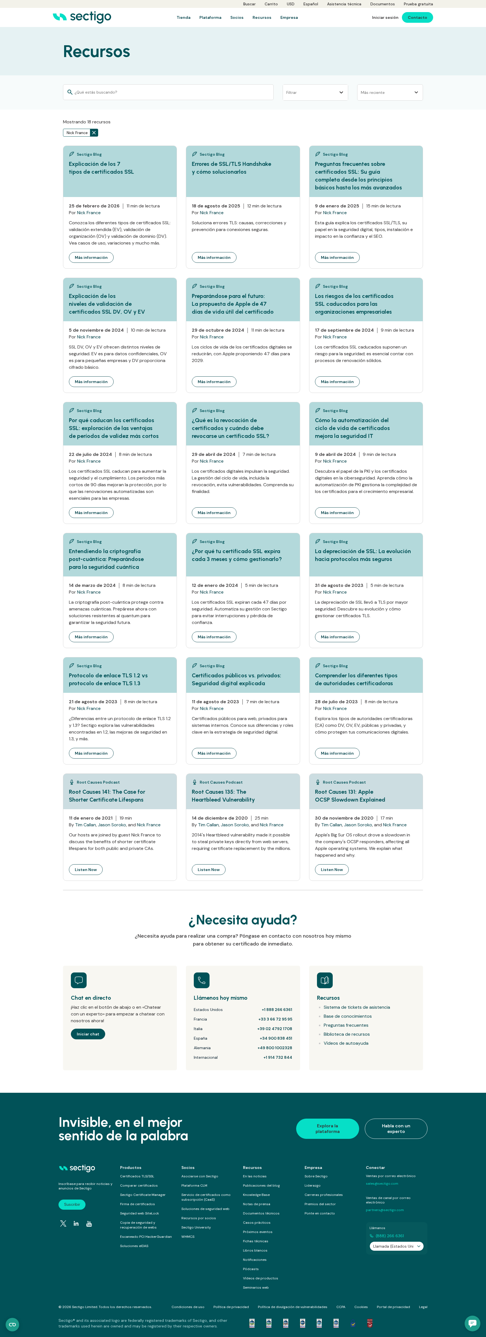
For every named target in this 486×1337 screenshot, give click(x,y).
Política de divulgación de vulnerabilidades (292, 1307)
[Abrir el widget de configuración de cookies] (12, 1324)
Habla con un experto (396, 1128)
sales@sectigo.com (382, 1183)
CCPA (340, 1307)
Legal (423, 1307)
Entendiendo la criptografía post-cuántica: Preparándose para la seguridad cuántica (106, 559)
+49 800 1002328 (275, 1047)
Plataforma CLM (194, 1185)
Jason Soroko (112, 825)
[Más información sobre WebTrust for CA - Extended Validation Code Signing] (302, 1323)
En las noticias (255, 1176)
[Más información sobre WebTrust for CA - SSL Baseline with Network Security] (319, 1323)
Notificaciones (255, 1259)
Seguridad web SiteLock (139, 1213)
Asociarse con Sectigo (199, 1176)
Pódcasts (251, 1269)
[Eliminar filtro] (94, 133)
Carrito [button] (271, 3)
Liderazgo (313, 1185)
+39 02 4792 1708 (274, 1028)
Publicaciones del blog (261, 1185)
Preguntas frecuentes (346, 1025)
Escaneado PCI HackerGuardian (146, 1236)
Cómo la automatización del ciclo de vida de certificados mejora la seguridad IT (352, 428)
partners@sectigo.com (385, 1210)
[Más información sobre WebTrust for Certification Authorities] (268, 1323)
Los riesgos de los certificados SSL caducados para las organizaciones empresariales (354, 304)
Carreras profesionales (324, 1195)
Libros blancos (255, 1250)
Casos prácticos (257, 1222)
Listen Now (89, 869)
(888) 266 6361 (390, 1235)
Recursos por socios (198, 1218)
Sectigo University (196, 1227)
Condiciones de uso (188, 1307)
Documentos (382, 3)
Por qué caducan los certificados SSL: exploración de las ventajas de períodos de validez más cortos (114, 428)
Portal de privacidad (393, 1307)
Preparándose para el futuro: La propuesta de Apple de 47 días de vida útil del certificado (233, 304)
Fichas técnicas (255, 1241)
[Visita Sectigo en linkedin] (76, 1223)
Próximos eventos (258, 1232)
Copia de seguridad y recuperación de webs (138, 1225)
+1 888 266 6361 (277, 1009)
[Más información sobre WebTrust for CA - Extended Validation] (285, 1323)
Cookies (361, 1307)
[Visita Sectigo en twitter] (63, 1223)
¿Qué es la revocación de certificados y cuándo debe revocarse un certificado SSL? (230, 428)
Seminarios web (256, 1287)
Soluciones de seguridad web (205, 1209)
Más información (94, 257)
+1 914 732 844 (278, 1057)
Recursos (252, 1167)
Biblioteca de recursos (347, 1034)
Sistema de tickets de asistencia (357, 1007)
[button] (472, 1323)
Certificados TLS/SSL (137, 1176)
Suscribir (72, 1204)
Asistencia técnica (344, 3)
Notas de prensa (256, 1204)
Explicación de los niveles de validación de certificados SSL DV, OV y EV (107, 304)
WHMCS (187, 1236)
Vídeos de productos (260, 1278)
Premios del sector (320, 1204)
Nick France (89, 213)
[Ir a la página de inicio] (82, 17)
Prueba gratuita (418, 3)
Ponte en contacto (320, 1213)
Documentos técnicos (261, 1213)
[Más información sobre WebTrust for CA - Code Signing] (336, 1323)
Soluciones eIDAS (134, 1246)
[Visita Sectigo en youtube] (89, 1224)
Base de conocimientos (348, 1016)
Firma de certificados (137, 1204)
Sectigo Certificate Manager (143, 1195)
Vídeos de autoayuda (346, 1043)
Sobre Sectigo (316, 1176)
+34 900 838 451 (276, 1038)
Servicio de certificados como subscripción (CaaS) (206, 1197)
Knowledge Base (256, 1195)
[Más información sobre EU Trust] (353, 1323)
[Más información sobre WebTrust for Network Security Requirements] (252, 1323)
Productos (130, 1167)
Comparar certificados (139, 1185)
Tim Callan (85, 825)
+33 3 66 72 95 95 (275, 1019)
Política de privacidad (231, 1307)
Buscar (249, 3)
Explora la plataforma (328, 1128)
